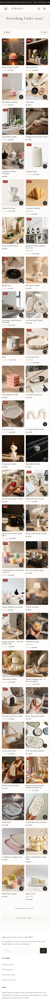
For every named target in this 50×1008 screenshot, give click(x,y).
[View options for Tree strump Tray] (45, 352)
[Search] (38, 8)
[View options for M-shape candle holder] (45, 424)
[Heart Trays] (13, 950)
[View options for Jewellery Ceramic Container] (21, 166)
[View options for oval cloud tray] (21, 424)
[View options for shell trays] (45, 97)
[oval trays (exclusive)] (37, 379)
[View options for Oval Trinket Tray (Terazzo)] (45, 817)
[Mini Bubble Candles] (13, 86)
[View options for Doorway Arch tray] (21, 996)
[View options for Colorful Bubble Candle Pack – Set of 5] (21, 565)
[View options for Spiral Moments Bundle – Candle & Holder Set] (45, 780)
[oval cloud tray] (13, 413)
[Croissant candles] (37, 192)
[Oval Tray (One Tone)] (13, 230)
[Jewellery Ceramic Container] (13, 155)
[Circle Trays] (13, 806)
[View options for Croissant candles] (45, 203)
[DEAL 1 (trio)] (37, 878)
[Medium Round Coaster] (37, 483)
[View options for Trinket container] (45, 602)
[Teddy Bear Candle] (13, 663)
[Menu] (5, 8)
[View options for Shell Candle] (21, 926)
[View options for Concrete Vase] (45, 62)
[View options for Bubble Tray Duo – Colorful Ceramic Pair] (21, 636)
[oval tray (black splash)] (37, 735)
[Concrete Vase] (37, 51)
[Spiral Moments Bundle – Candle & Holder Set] (37, 769)
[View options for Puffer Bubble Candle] (45, 996)
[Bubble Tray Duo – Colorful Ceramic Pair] (13, 626)
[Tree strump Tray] (37, 341)
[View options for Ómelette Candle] (45, 636)
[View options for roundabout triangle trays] (21, 852)
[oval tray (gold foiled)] (37, 304)
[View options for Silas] (21, 352)
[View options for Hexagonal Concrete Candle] (45, 132)
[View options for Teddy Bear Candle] (21, 674)
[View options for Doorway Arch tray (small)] (21, 711)
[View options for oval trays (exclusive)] (45, 389)
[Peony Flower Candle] (13, 51)
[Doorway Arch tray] (13, 985)
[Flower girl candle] (13, 448)
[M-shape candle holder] (37, 413)
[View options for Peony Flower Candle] (21, 62)
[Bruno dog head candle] (37, 700)
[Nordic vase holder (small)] (37, 517)
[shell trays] (37, 86)
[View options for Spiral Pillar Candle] (21, 132)
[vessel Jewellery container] (13, 591)
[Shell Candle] (13, 915)
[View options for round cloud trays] (21, 746)
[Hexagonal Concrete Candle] (37, 121)
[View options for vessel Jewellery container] (21, 602)
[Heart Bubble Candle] (13, 379)
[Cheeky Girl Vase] (13, 192)
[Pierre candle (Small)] (37, 915)
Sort (44, 32)
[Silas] (13, 341)
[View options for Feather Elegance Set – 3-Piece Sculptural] (45, 674)
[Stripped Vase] (37, 155)
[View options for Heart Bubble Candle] (21, 389)
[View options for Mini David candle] (45, 280)
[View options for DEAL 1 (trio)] (45, 889)
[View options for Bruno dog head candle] (45, 711)
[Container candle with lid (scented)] (13, 304)
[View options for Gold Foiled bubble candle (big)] (45, 852)
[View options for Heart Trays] (21, 961)
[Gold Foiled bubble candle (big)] (37, 841)
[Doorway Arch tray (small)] (13, 700)
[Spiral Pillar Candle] (13, 121)
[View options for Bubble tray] (21, 280)
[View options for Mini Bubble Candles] (21, 97)
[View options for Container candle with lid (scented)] (21, 315)
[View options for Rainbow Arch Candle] (21, 780)
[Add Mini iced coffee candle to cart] (45, 565)
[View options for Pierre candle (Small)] (45, 926)
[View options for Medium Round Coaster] (45, 494)
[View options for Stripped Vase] (45, 166)
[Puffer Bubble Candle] (37, 985)
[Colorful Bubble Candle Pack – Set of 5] (13, 554)
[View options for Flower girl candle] (21, 459)
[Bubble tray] (13, 270)
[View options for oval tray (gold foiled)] (45, 315)
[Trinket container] (37, 591)
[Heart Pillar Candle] (13, 878)
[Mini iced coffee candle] (37, 554)
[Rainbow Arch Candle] (13, 769)
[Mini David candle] (37, 270)
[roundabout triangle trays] (13, 841)
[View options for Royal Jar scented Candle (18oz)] (21, 528)
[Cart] (44, 8)
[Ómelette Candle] (37, 626)
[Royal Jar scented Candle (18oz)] (13, 517)
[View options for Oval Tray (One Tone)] (21, 241)
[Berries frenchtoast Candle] (13, 483)
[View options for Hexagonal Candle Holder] (45, 961)
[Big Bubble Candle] (37, 448)
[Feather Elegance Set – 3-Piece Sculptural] (37, 663)
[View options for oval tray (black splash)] (45, 746)
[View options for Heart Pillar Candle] (21, 889)
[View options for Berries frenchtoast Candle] (21, 494)
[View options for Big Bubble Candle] (45, 459)
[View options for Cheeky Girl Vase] (21, 203)
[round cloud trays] (13, 735)
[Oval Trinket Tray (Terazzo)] (37, 806)
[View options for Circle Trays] (21, 817)
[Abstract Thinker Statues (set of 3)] (37, 230)
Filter (7, 32)
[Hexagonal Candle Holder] (37, 950)
